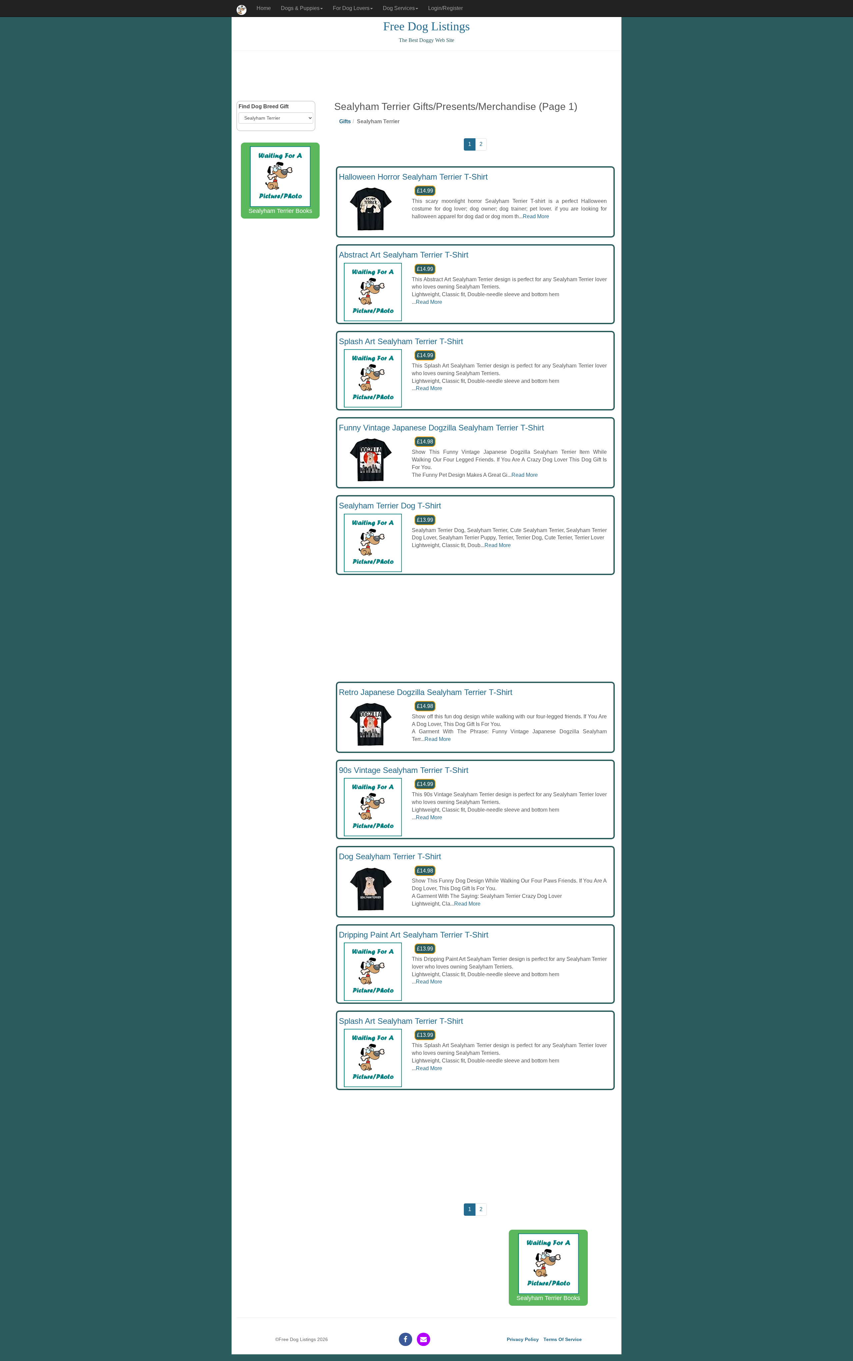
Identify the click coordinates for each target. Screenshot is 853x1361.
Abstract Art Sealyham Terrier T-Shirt (403, 254)
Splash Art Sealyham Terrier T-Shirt (401, 341)
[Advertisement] (426, 76)
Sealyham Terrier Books (280, 211)
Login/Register (445, 8)
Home (264, 8)
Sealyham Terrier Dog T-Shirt (390, 505)
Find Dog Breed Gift (264, 106)
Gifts (345, 121)
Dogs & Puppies (300, 8)
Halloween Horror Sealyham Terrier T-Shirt (413, 176)
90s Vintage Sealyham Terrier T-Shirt (403, 770)
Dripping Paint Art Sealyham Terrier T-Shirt (413, 934)
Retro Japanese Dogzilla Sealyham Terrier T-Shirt (425, 692)
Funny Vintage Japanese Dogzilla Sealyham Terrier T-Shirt (441, 427)
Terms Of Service (562, 1339)
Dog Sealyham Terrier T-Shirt (390, 856)
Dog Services (399, 8)
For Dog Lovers (351, 8)
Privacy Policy (523, 1339)
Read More (536, 216)
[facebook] (405, 1339)
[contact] (423, 1339)
